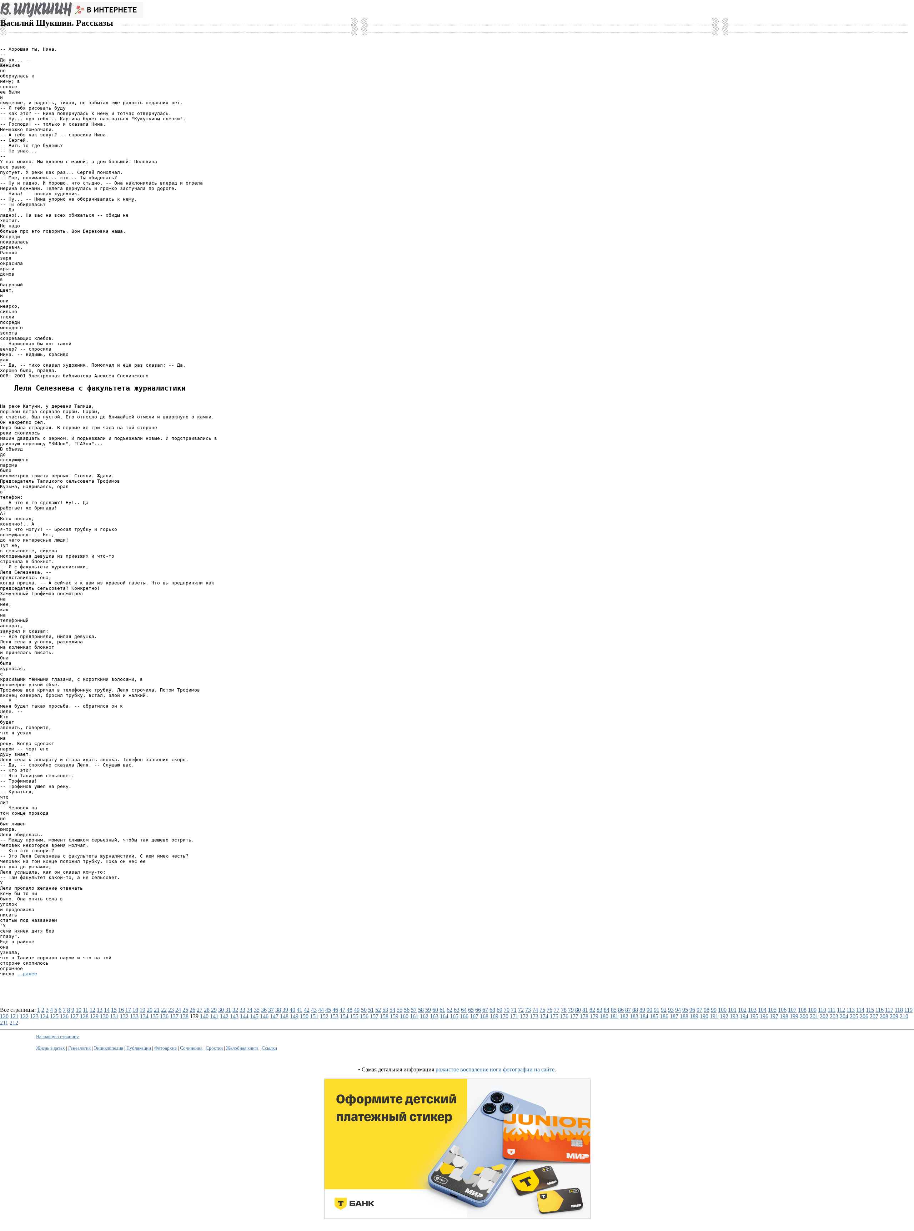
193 (734, 1016)
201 (814, 1016)
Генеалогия (79, 1048)
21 (157, 1010)
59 (428, 1010)
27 (199, 1010)
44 (321, 1010)
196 (764, 1016)
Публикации (138, 1048)
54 (392, 1010)
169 (494, 1016)
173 (534, 1016)
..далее (27, 973)
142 (224, 1016)
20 (149, 1010)
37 (271, 1010)
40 (292, 1010)
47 (342, 1010)
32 (235, 1010)
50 (364, 1010)
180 (604, 1016)
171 (514, 1016)
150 (304, 1016)
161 (414, 1016)
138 (184, 1016)
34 (249, 1010)
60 (435, 1010)
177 (574, 1016)
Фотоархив (165, 1048)
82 (592, 1010)
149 (294, 1016)
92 (664, 1010)
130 (104, 1016)
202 (824, 1016)
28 (207, 1010)
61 (442, 1010)
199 (794, 1016)
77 (556, 1010)
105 (772, 1010)
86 (621, 1010)
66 (478, 1010)
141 (214, 1016)
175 (554, 1016)
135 (154, 1016)
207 (874, 1016)
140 (204, 1016)
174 (544, 1016)
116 (879, 1010)
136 (164, 1016)
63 (456, 1010)
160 (404, 1016)
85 (614, 1010)
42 (307, 1010)
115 (870, 1010)
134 (144, 1016)
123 (34, 1016)
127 (74, 1016)
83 (599, 1010)
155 (354, 1016)
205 (854, 1016)
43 (314, 1010)
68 (492, 1010)
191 (714, 1016)
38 (278, 1010)
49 (357, 1010)
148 (284, 1016)
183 (634, 1016)
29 (214, 1010)
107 (792, 1010)
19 (142, 1010)
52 (378, 1010)
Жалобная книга (242, 1048)
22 (164, 1010)
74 (535, 1010)
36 (264, 1010)
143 (234, 1016)
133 (134, 1016)
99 (714, 1010)
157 (374, 1016)
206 (864, 1016)
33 (242, 1010)
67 (485, 1010)
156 (364, 1016)
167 (474, 1016)
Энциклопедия (108, 1048)
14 (107, 1010)
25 (185, 1010)
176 (564, 1016)
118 (899, 1010)
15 (114, 1010)
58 (421, 1010)
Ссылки (269, 1048)
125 (54, 1016)
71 (514, 1010)
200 (804, 1016)
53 (385, 1010)
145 (254, 1016)
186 (664, 1016)
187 (674, 1016)
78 (564, 1010)
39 (285, 1010)
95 (685, 1010)
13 (99, 1010)
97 (699, 1010)
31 (228, 1010)
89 (642, 1010)
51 (371, 1010)
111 (831, 1010)
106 (782, 1010)
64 (464, 1010)
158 (384, 1016)
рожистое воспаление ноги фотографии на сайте (495, 1069)
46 (335, 1010)
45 (328, 1010)
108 (802, 1010)
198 (784, 1016)
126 (64, 1016)
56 (407, 1010)
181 (614, 1016)
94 (678, 1010)
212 (14, 1023)
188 (684, 1016)
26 (192, 1010)
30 (221, 1010)
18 (135, 1010)
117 (889, 1010)
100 (722, 1010)
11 (85, 1010)
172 (524, 1016)
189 (694, 1016)
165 (454, 1016)
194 (744, 1016)
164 (444, 1016)
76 (549, 1010)
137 (174, 1016)
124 (44, 1016)
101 (732, 1010)
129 (94, 1016)
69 (499, 1010)
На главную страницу (57, 1036)
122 (24, 1016)
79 (571, 1010)
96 (692, 1010)
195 (754, 1016)
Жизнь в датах (50, 1048)
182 (624, 1016)
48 (349, 1010)
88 (635, 1010)
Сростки (214, 1048)
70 (506, 1010)
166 (464, 1016)
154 (344, 1016)
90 (649, 1010)
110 (822, 1010)
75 (542, 1010)
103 (752, 1010)
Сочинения (191, 1048)
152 (324, 1016)
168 (484, 1016)
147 (274, 1016)
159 (394, 1016)
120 (4, 1016)
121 (14, 1016)
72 (521, 1010)
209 (894, 1016)
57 (414, 1010)
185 (654, 1016)
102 (742, 1010)
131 (114, 1016)
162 (424, 1016)
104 (762, 1010)
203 (834, 1016)
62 (449, 1010)
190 (704, 1016)
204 (844, 1016)
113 (851, 1010)
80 (578, 1010)
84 (606, 1010)
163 (434, 1016)
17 (128, 1010)
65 (471, 1010)
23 (171, 1010)
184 (644, 1016)
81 (585, 1010)
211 (4, 1023)
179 (594, 1016)
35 (257, 1010)
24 (178, 1010)
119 (908, 1010)
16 (121, 1010)
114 (860, 1010)
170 (504, 1016)
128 (84, 1016)
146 (264, 1016)
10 (78, 1010)
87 (628, 1010)
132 (124, 1016)
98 (706, 1010)
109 (812, 1010)
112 (841, 1010)
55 (399, 1010)
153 (334, 1016)
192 (724, 1016)
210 (904, 1016)
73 (528, 1010)
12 (92, 1010)
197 (774, 1016)
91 (656, 1010)
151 (314, 1016)
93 (671, 1010)
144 (244, 1016)
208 (884, 1016)
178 (584, 1016)
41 (299, 1010)
